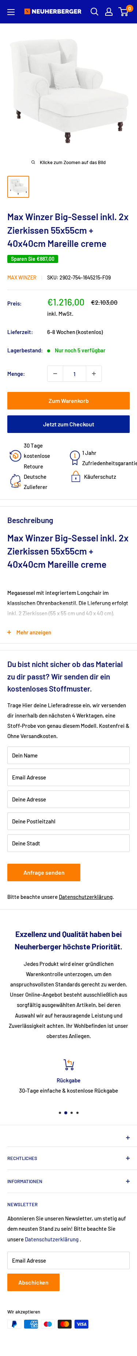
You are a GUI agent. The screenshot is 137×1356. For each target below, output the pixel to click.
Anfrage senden (44, 872)
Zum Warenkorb (69, 400)
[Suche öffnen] (95, 12)
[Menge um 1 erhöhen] (94, 373)
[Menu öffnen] (11, 12)
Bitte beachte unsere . (60, 896)
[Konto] (109, 12)
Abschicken (33, 1282)
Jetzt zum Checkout (68, 423)
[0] (123, 11)
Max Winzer (22, 277)
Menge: (16, 373)
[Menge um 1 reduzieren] (55, 373)
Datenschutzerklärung (86, 896)
